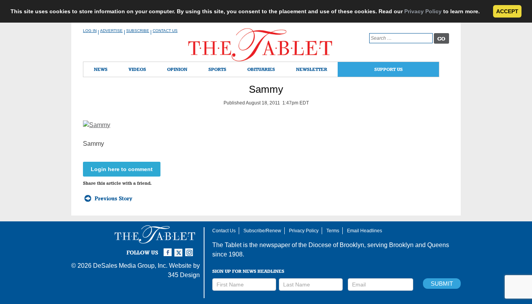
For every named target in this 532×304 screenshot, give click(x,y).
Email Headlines (364, 230)
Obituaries (261, 69)
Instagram (190, 249)
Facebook (168, 249)
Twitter (179, 249)
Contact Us (165, 30)
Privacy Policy (423, 11)
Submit (442, 283)
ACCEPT (507, 11)
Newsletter (311, 69)
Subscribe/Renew (262, 230)
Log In (90, 30)
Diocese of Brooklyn (336, 245)
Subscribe (137, 30)
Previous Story (113, 198)
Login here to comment (122, 169)
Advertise (111, 30)
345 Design (184, 275)
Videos (137, 69)
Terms (332, 230)
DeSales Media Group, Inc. (130, 265)
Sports (217, 69)
